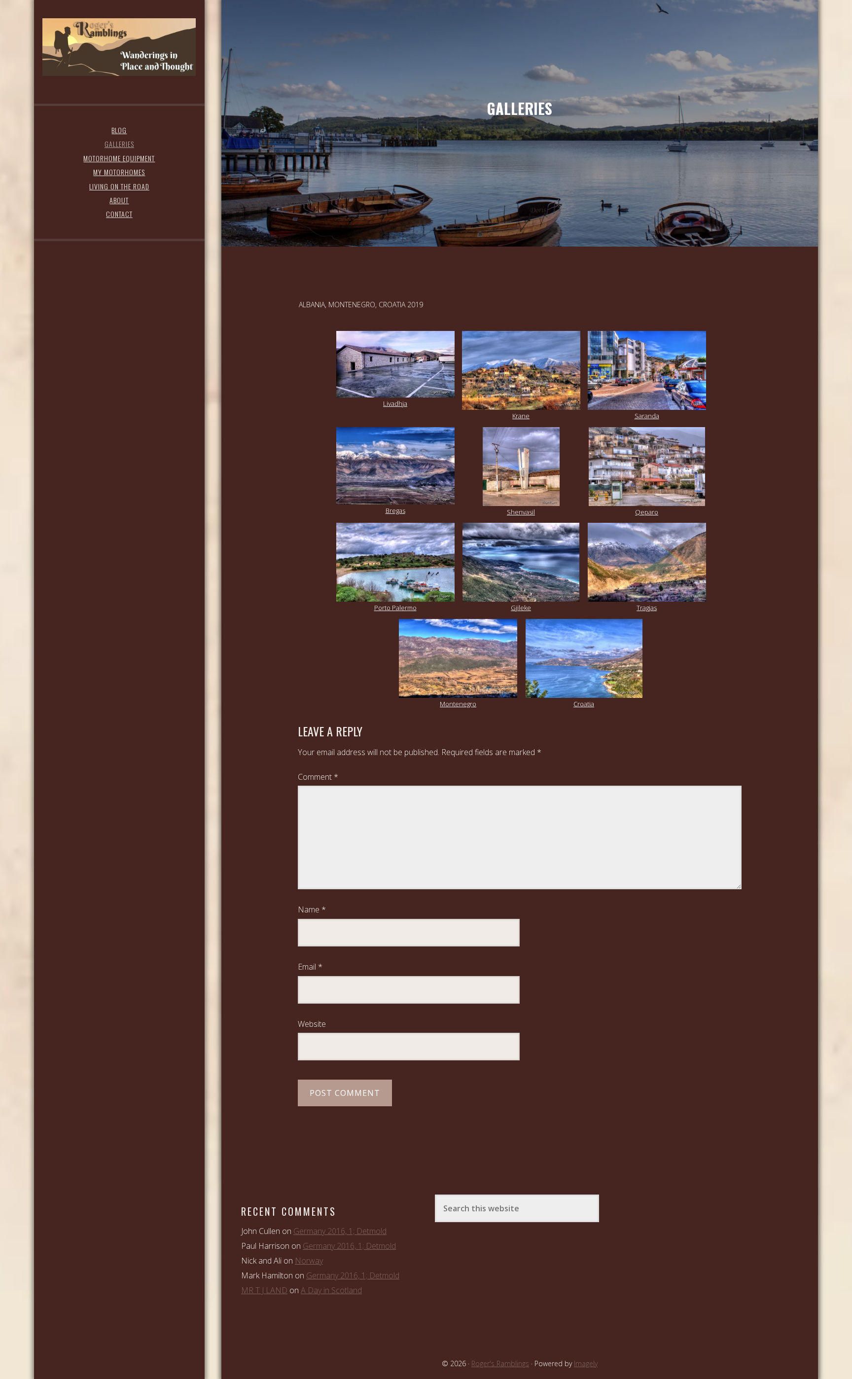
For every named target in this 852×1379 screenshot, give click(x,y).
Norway (309, 1260)
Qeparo (646, 512)
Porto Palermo (395, 607)
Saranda (647, 415)
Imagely (586, 1363)
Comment (318, 776)
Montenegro (458, 703)
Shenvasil (521, 512)
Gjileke (521, 607)
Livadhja (395, 403)
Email (310, 966)
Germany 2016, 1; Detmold (340, 1231)
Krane (521, 415)
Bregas (395, 510)
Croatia (583, 703)
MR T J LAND (264, 1290)
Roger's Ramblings (119, 47)
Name (312, 909)
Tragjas (647, 607)
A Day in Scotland (331, 1290)
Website (312, 1023)
